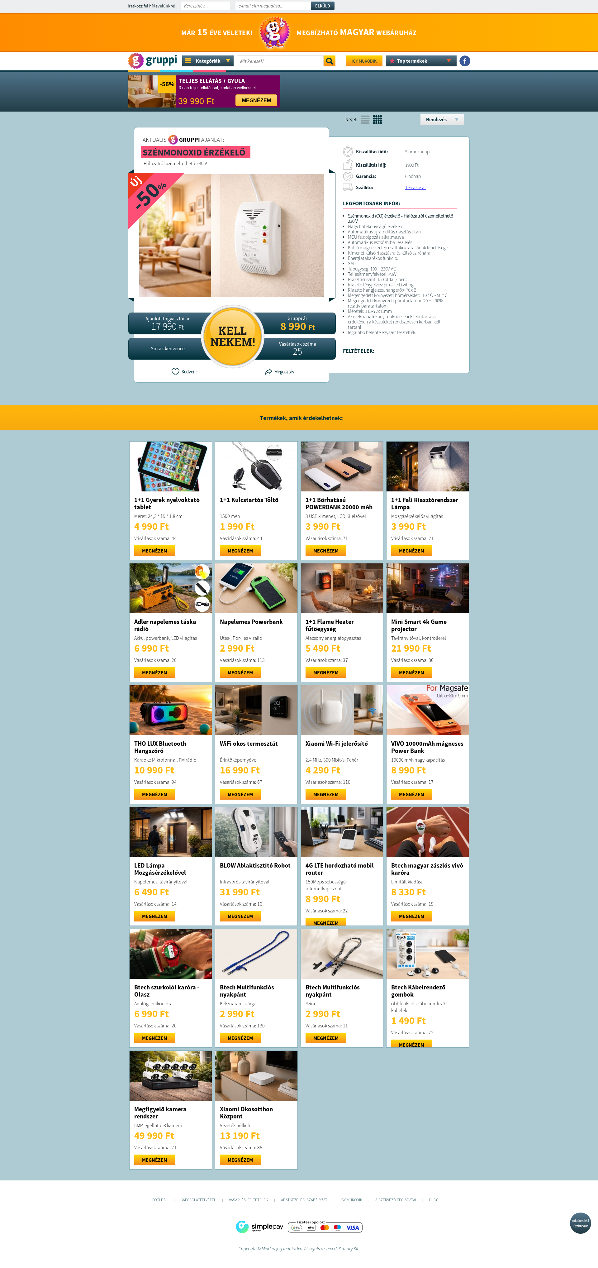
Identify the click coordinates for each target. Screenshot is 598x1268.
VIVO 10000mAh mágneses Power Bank (427, 746)
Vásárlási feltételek (248, 1200)
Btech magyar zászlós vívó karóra (427, 868)
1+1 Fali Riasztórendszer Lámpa (424, 503)
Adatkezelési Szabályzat (580, 1223)
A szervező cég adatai (395, 1200)
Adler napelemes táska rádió (165, 625)
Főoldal (160, 1200)
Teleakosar (415, 187)
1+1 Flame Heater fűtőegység (330, 625)
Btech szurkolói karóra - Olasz (166, 990)
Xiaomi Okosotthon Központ (246, 1112)
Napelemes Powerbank (251, 621)
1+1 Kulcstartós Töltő (249, 500)
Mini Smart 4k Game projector (419, 625)
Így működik (364, 61)
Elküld (322, 6)
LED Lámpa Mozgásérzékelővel (160, 868)
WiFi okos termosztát (249, 743)
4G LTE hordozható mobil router (340, 868)
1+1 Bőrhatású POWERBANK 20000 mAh (339, 503)
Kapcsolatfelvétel (198, 1200)
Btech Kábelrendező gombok (418, 990)
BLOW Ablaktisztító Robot (255, 865)
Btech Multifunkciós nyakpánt (247, 990)
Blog (434, 1200)
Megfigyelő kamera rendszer (160, 1112)
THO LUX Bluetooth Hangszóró (160, 746)
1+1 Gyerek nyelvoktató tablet (167, 503)
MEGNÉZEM (154, 551)
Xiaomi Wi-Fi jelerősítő (337, 743)
